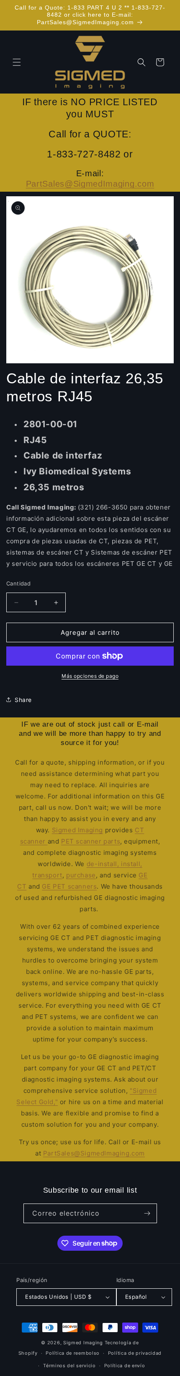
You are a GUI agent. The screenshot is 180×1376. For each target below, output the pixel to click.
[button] (17, 62)
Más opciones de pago (90, 676)
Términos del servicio (69, 1365)
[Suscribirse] (147, 1213)
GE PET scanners (69, 886)
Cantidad (18, 583)
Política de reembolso (73, 1353)
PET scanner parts (90, 841)
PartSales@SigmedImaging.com (90, 183)
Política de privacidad (135, 1353)
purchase (81, 875)
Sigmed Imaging (77, 830)
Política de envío (124, 1365)
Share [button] (23, 699)
